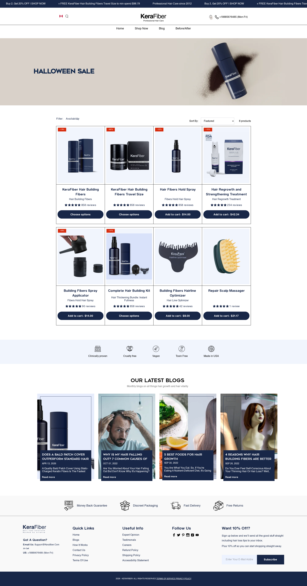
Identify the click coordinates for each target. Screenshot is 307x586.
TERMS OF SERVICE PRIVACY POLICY (173, 579)
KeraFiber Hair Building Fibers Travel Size (129, 192)
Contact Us (79, 550)
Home (76, 535)
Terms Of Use (80, 560)
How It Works (80, 545)
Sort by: (193, 121)
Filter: (59, 119)
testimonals (129, 540)
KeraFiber (127, 579)
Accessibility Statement (135, 560)
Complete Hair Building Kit (129, 290)
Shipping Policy (131, 555)
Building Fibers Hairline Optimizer (178, 293)
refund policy (130, 550)
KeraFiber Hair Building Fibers (80, 192)
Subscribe (270, 559)
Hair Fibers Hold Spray (178, 189)
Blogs (76, 540)
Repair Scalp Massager (226, 290)
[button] (66, 16)
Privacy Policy (81, 555)
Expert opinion (130, 535)
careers (126, 545)
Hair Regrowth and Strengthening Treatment (226, 192)
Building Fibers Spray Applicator (80, 293)
